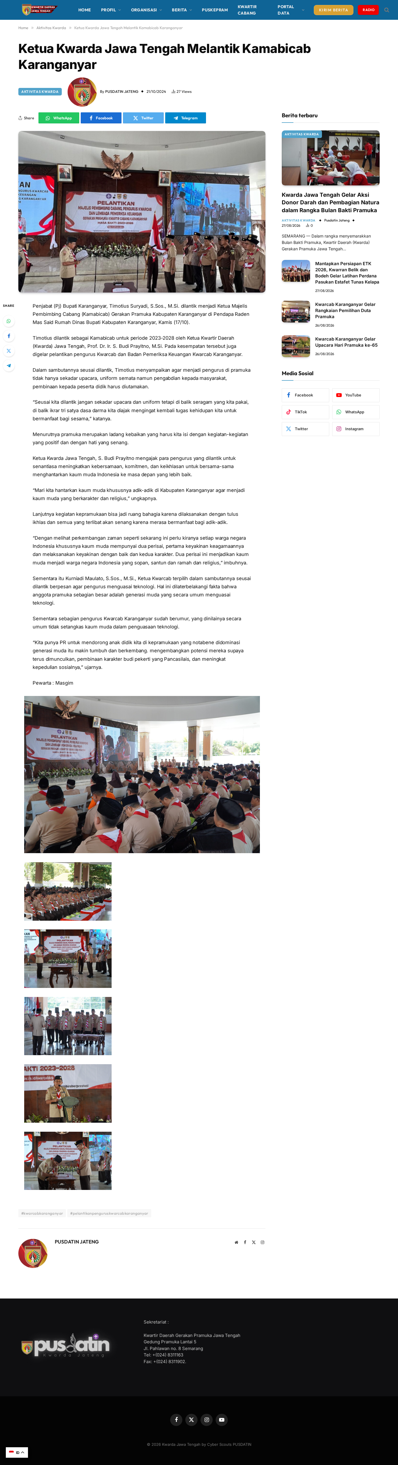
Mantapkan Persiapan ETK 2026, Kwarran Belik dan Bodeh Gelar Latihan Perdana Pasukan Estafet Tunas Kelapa (347, 273)
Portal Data (286, 10)
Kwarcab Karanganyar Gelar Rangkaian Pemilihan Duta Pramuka (345, 310)
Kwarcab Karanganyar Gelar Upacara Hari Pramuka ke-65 (346, 342)
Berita (179, 10)
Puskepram (215, 10)
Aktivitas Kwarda (40, 91)
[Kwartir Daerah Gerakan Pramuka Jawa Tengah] (39, 10)
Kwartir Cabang (247, 10)
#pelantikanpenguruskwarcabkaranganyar (109, 1213)
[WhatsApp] (9, 321)
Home (84, 10)
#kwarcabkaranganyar (42, 1213)
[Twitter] (9, 351)
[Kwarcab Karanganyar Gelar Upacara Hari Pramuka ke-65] (296, 346)
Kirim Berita (333, 10)
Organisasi (144, 10)
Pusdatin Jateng (337, 220)
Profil (108, 10)
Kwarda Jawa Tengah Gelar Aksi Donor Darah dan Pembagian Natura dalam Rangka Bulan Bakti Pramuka (330, 203)
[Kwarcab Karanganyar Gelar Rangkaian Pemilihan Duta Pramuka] (296, 312)
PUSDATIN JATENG (121, 91)
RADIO (369, 10)
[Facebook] (9, 336)
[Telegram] (9, 365)
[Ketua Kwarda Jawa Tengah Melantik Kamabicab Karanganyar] (141, 211)
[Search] (386, 10)
